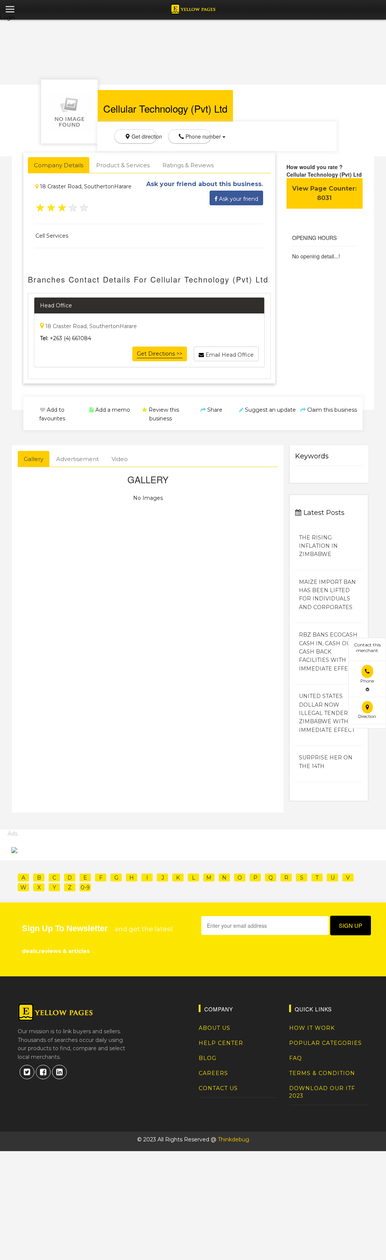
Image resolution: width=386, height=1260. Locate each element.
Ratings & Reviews (188, 165)
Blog (207, 1058)
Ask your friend (238, 198)
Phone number (197, 136)
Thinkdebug (233, 1139)
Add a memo (112, 409)
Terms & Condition (322, 1073)
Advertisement (77, 459)
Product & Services (123, 165)
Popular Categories (325, 1043)
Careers (213, 1073)
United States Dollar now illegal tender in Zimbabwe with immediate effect (327, 713)
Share (214, 409)
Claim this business (331, 409)
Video (120, 459)
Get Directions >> (159, 353)
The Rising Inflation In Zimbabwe (318, 546)
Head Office (56, 305)
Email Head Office (229, 354)
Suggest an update (270, 409)
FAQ (295, 1058)
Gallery (33, 459)
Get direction (143, 136)
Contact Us (218, 1088)
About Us (214, 1028)
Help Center (221, 1043)
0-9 (85, 887)
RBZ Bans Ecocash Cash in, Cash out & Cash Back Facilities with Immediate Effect (329, 651)
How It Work (312, 1028)
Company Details (58, 165)
